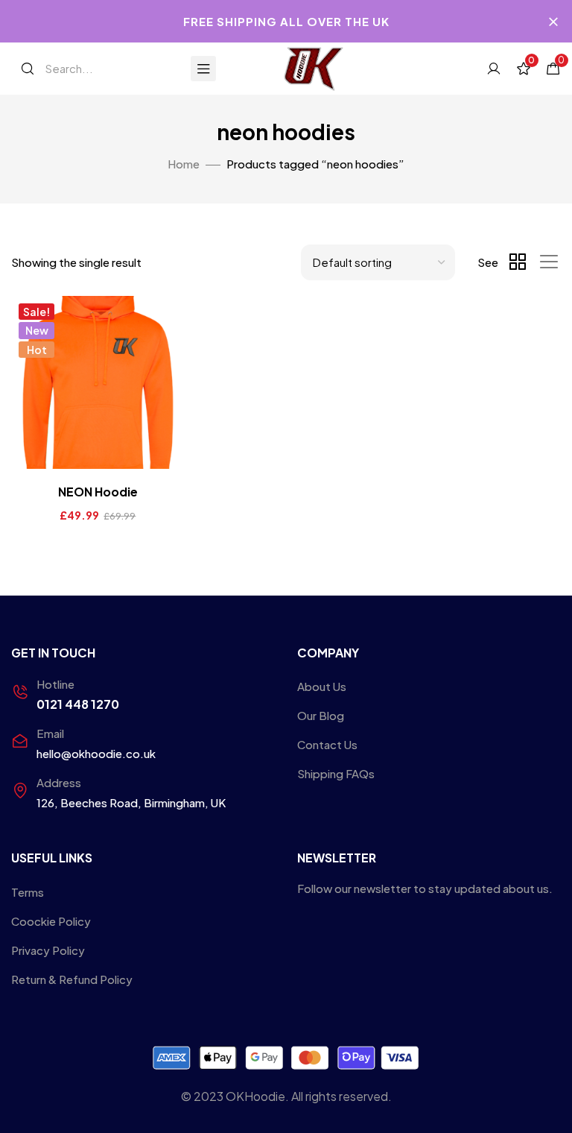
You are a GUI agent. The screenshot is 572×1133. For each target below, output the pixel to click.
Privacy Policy (48, 950)
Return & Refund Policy (72, 979)
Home (184, 164)
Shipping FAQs (336, 773)
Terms (27, 892)
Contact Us (327, 744)
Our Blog (320, 715)
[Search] (27, 68)
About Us (321, 686)
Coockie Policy (51, 921)
